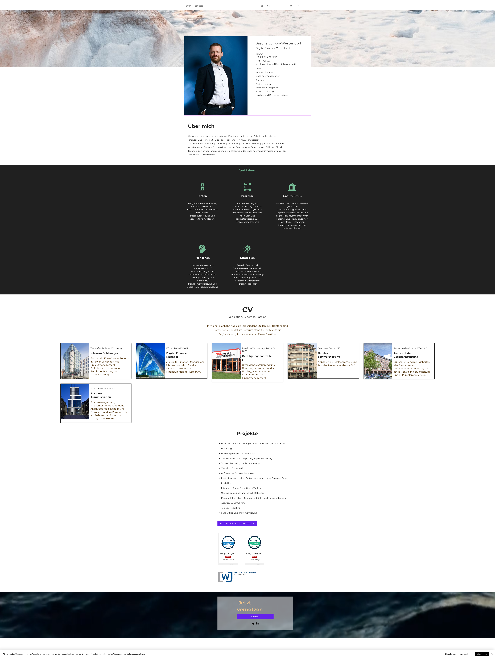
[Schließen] (491, 654)
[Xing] (253, 623)
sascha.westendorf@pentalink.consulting (277, 64)
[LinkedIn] (257, 623)
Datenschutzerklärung (136, 654)
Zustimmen (482, 654)
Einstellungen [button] (450, 654)
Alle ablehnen (466, 654)
